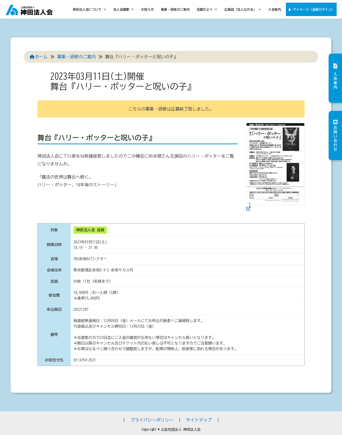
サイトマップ (199, 420)
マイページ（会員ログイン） (314, 9)
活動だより (205, 9)
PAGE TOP (328, 417)
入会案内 (274, 9)
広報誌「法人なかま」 (240, 9)
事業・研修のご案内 (175, 9)
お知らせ (147, 9)
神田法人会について (87, 9)
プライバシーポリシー (151, 420)
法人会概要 (121, 9)
